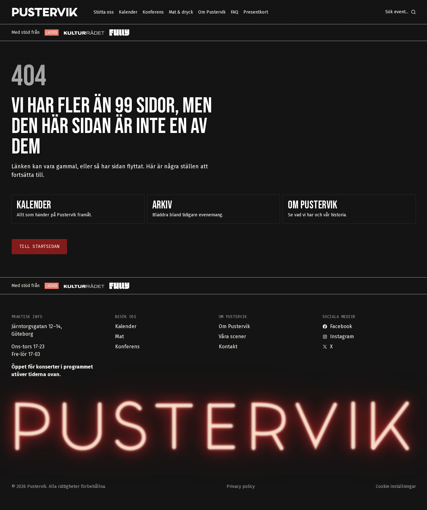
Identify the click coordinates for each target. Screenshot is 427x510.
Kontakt (228, 347)
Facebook (341, 326)
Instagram (342, 336)
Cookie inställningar (396, 486)
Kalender (126, 326)
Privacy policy (241, 486)
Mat (119, 336)
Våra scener (232, 336)
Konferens (127, 347)
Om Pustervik (234, 326)
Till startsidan (39, 246)
